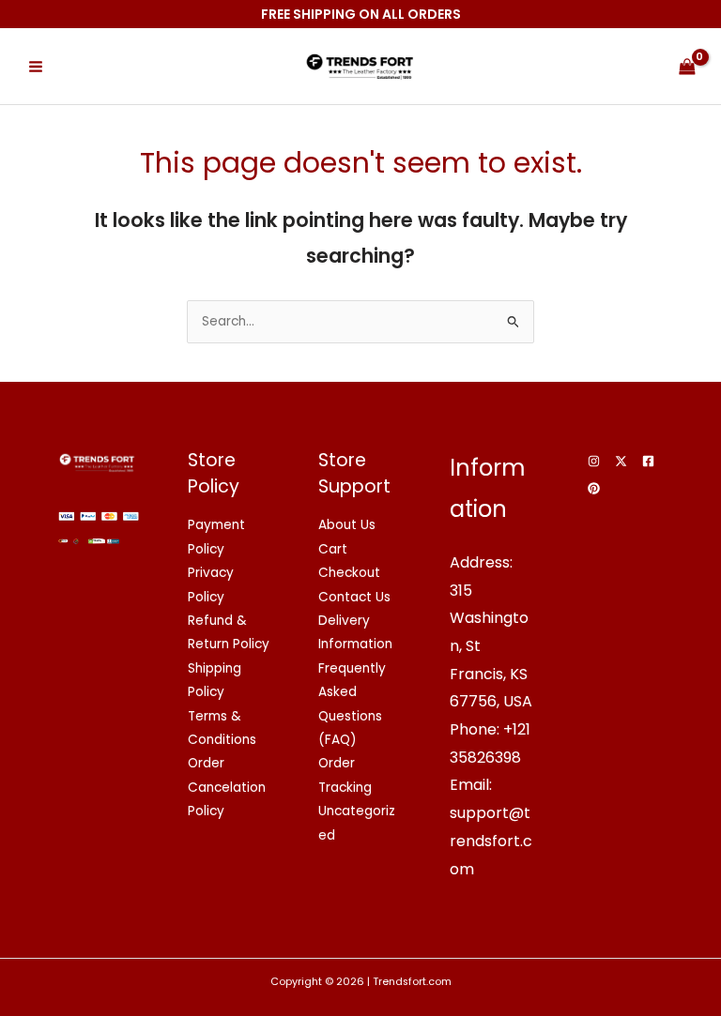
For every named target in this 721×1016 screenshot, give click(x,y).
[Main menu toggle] (35, 66)
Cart (332, 549)
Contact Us (354, 597)
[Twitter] (621, 461)
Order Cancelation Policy (227, 787)
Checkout (349, 573)
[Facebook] (648, 461)
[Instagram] (593, 461)
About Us (347, 525)
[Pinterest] (593, 488)
